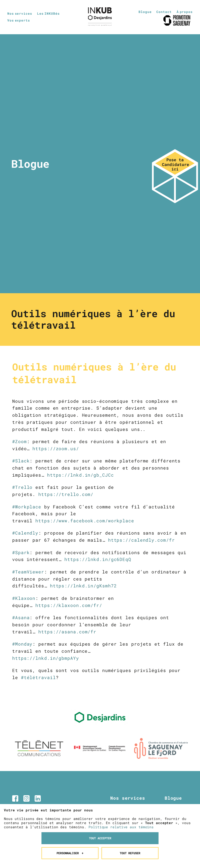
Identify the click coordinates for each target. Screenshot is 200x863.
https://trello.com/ (65, 494)
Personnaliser (70, 853)
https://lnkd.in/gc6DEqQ (97, 559)
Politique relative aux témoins (121, 827)
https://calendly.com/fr (141, 540)
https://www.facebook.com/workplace (84, 521)
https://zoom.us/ (55, 448)
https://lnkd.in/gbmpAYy (45, 658)
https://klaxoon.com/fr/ (68, 605)
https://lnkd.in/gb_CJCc (80, 475)
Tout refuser (130, 853)
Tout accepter (100, 838)
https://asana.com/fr (67, 632)
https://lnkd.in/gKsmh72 (83, 586)
